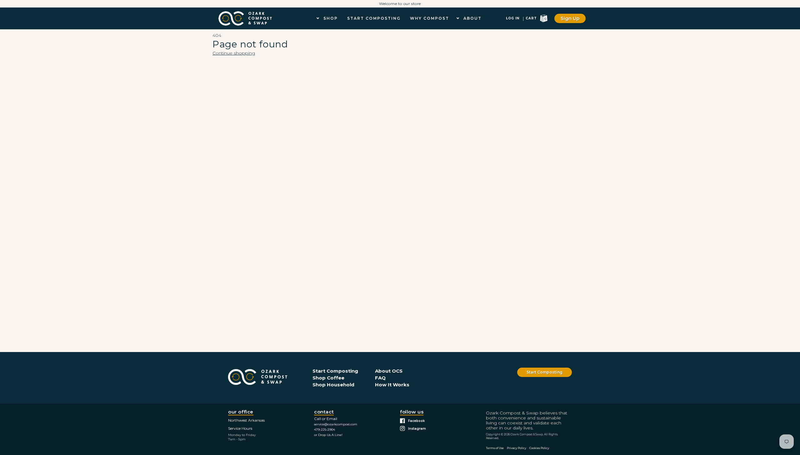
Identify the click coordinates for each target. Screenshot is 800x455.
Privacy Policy (516, 448)
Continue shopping (233, 53)
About (472, 18)
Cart (531, 18)
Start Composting (374, 18)
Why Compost (429, 18)
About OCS (388, 371)
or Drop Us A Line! (328, 435)
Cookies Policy (539, 448)
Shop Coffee (328, 378)
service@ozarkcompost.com (335, 424)
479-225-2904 (324, 430)
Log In (512, 18)
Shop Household (333, 385)
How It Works (392, 385)
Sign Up (570, 18)
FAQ (380, 378)
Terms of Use (495, 448)
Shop (330, 18)
